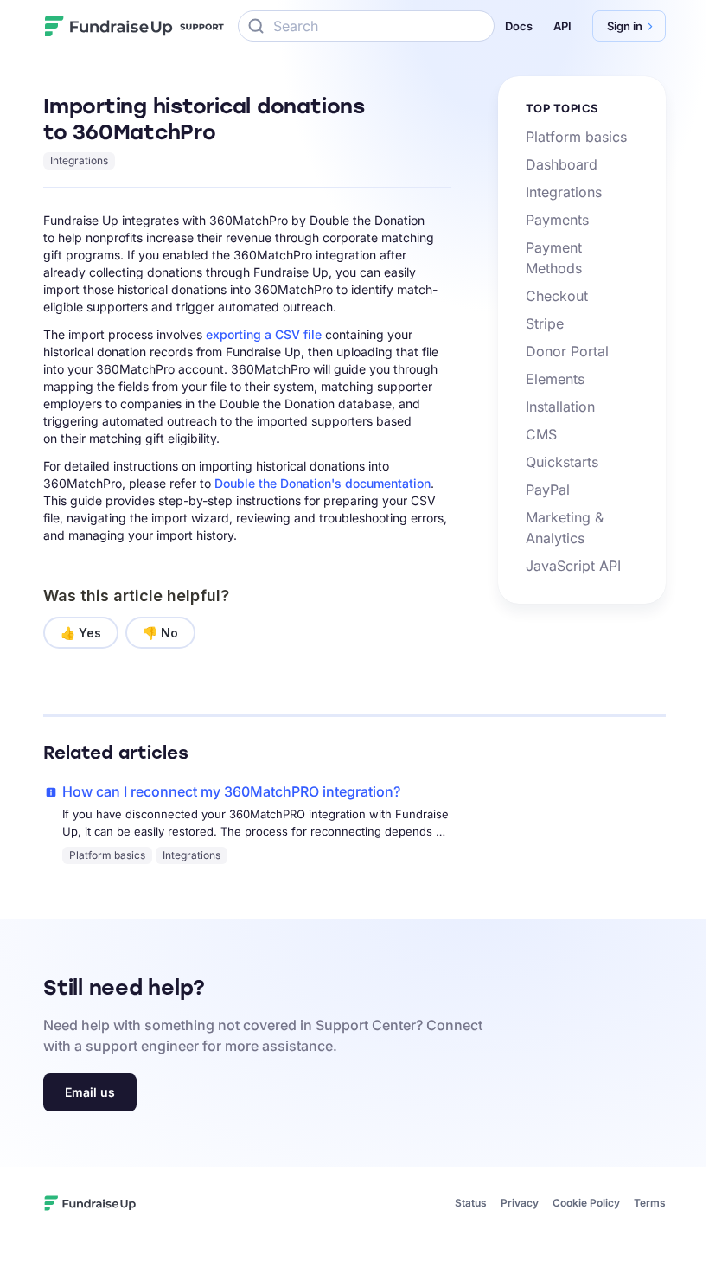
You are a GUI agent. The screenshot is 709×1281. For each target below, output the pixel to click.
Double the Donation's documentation (322, 483)
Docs (519, 26)
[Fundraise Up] (109, 26)
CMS (541, 434)
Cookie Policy (586, 1202)
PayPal (548, 489)
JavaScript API (573, 565)
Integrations (79, 160)
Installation (560, 406)
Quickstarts (562, 462)
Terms (650, 1202)
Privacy (520, 1202)
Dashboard (561, 164)
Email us (90, 1092)
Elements (555, 379)
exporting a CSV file (264, 334)
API (562, 26)
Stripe (545, 323)
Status (471, 1202)
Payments (557, 219)
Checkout (557, 295)
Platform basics (576, 136)
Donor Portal (567, 351)
